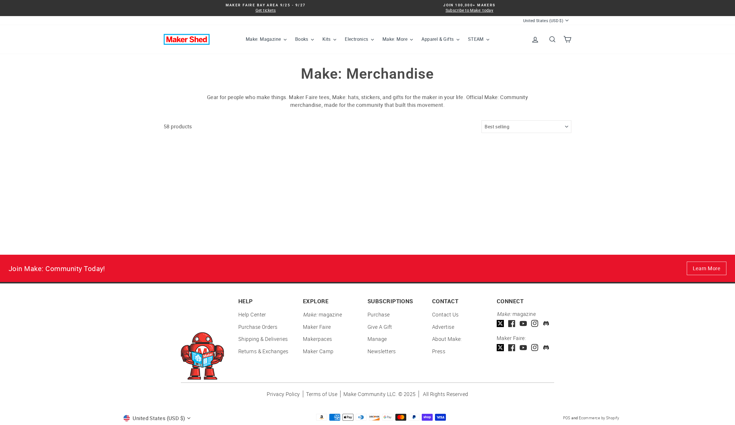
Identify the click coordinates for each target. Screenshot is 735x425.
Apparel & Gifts (438, 39)
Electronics (357, 39)
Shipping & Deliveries (263, 338)
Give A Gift (380, 326)
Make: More (395, 39)
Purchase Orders (258, 326)
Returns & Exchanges (263, 351)
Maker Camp (318, 351)
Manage (377, 338)
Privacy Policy (283, 394)
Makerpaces (317, 338)
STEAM (476, 39)
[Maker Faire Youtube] (523, 347)
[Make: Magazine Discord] (546, 323)
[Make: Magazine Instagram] (534, 323)
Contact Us (445, 314)
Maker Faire (317, 326)
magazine (322, 314)
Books (302, 39)
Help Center (252, 314)
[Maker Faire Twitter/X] (500, 347)
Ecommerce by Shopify (599, 417)
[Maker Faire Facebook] (511, 347)
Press (438, 351)
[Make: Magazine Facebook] (511, 323)
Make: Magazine (264, 39)
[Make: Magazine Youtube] (523, 323)
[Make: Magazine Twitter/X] (500, 323)
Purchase (379, 314)
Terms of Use (321, 394)
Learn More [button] (707, 268)
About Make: (447, 338)
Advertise (443, 326)
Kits (327, 39)
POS (566, 417)
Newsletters (382, 351)
